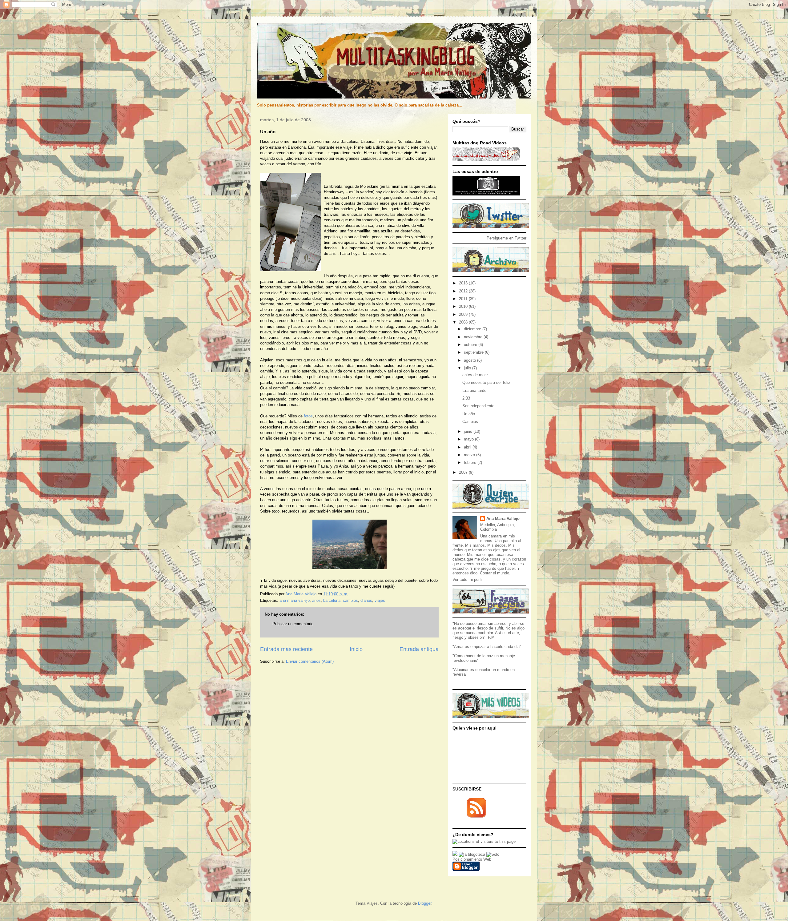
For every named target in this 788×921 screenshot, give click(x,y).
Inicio (356, 649)
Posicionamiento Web (471, 859)
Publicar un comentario (292, 623)
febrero (470, 462)
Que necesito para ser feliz (486, 382)
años (316, 600)
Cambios (470, 421)
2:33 (466, 398)
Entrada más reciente (286, 649)
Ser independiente (478, 406)
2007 (464, 472)
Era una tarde (474, 390)
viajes (380, 600)
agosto (470, 360)
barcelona (331, 600)
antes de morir (475, 374)
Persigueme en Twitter (506, 238)
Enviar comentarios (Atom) (310, 661)
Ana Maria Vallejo (503, 518)
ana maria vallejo (294, 600)
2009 (464, 314)
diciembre (473, 329)
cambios (350, 600)
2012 (464, 291)
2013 (464, 283)
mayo (469, 439)
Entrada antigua (419, 649)
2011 (464, 298)
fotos (308, 416)
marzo (470, 454)
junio (468, 431)
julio (468, 368)
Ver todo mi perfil (467, 579)
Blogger (424, 903)
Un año (468, 414)
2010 (464, 306)
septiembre (474, 352)
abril (468, 447)
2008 (464, 322)
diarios (366, 600)
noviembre (474, 337)
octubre (471, 344)
